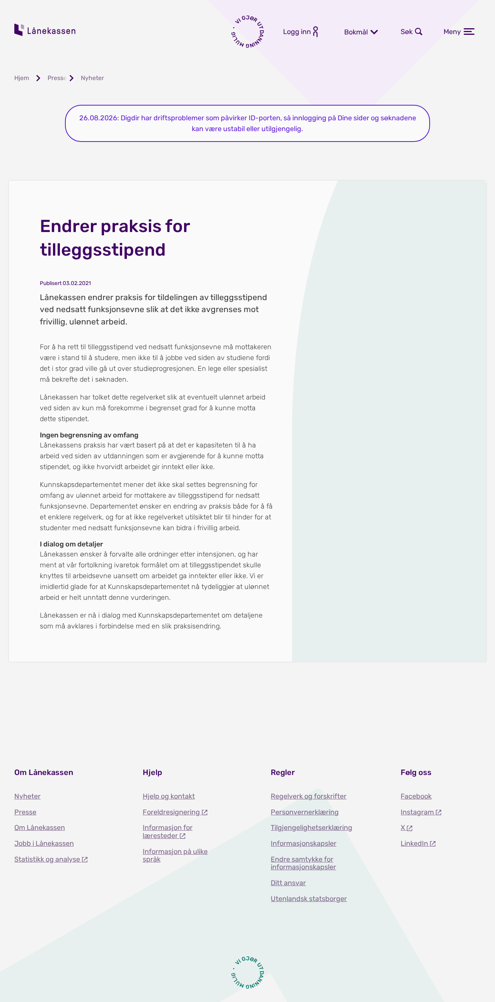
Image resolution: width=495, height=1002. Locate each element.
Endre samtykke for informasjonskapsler (303, 863)
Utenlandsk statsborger (309, 898)
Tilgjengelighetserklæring (311, 827)
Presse (25, 812)
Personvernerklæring (305, 812)
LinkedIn (415, 843)
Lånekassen (45, 30)
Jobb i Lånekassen (44, 843)
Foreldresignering (172, 812)
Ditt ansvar (288, 883)
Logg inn (297, 31)
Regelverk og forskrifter (308, 796)
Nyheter (27, 796)
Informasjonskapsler (303, 843)
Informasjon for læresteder (168, 831)
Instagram (418, 812)
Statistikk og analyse (48, 859)
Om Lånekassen (39, 827)
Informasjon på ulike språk (175, 855)
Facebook (416, 796)
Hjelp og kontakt (169, 796)
